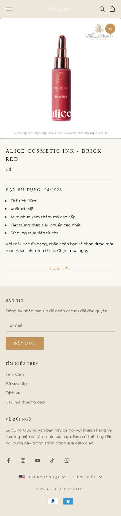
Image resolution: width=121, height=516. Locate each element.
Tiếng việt (84, 477)
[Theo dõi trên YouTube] (38, 460)
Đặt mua (24, 343)
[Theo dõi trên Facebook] (8, 460)
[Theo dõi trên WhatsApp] (67, 460)
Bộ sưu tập (16, 383)
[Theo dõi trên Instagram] (23, 460)
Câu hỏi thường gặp (25, 402)
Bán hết (60, 269)
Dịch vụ (13, 392)
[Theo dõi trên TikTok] (52, 460)
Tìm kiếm (15, 374)
